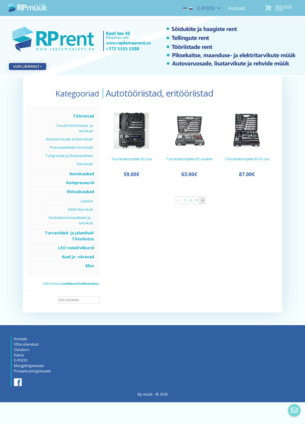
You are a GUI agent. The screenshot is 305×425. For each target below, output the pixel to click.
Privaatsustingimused (32, 371)
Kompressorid (80, 182)
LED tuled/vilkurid (76, 247)
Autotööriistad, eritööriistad (69, 139)
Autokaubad (81, 173)
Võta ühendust (26, 344)
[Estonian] (185, 6)
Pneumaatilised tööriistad (71, 147)
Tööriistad (83, 116)
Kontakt (237, 8)
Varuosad (85, 163)
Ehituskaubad (80, 191)
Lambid (86, 201)
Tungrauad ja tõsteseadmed (69, 155)
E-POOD (206, 8)
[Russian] (191, 6)
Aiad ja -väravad (78, 256)
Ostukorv (21, 349)
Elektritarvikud (80, 209)
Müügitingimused (29, 365)
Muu (89, 265)
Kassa (19, 355)
